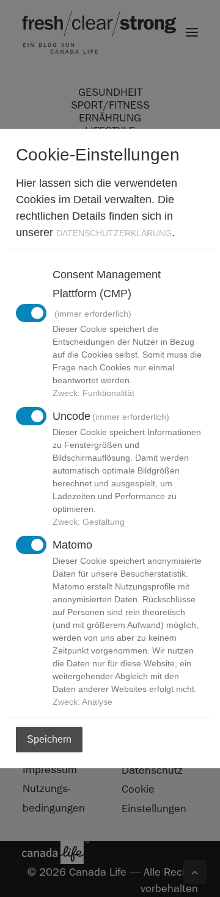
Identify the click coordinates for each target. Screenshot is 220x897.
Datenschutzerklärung (114, 233)
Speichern (49, 739)
